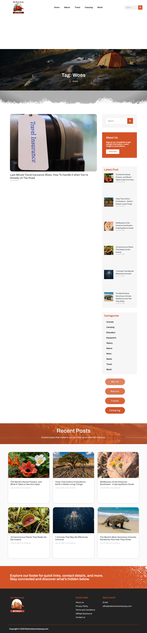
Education (110, 332)
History (109, 343)
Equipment (111, 338)
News (108, 354)
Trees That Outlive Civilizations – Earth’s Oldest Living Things (124, 201)
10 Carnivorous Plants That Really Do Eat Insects (124, 249)
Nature (67, 7)
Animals (110, 322)
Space (109, 359)
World (100, 7)
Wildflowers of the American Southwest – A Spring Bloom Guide (124, 225)
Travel (77, 7)
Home (56, 7)
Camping (89, 7)
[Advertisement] (73, 32)
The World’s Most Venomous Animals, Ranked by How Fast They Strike (118, 538)
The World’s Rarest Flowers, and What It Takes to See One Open (125, 177)
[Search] (140, 7)
